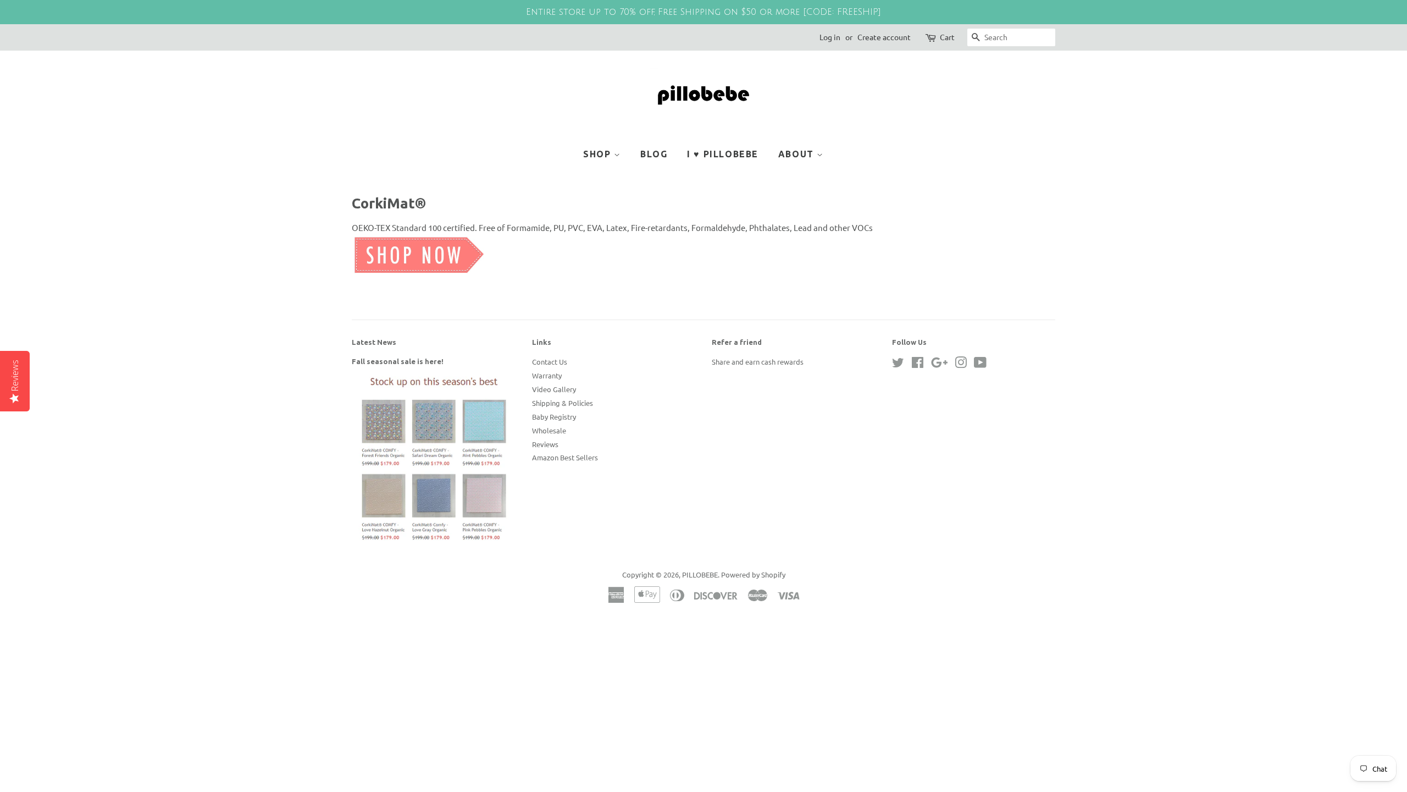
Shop (598, 154)
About (797, 154)
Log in (829, 37)
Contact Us (549, 361)
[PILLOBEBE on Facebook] (917, 364)
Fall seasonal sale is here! (398, 361)
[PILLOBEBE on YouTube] (980, 364)
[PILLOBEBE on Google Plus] (939, 364)
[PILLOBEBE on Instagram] (961, 364)
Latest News (374, 342)
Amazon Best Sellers (565, 457)
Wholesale (549, 430)
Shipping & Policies (562, 403)
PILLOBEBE (700, 574)
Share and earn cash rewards (758, 361)
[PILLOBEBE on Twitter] (898, 364)
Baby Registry (554, 416)
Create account (884, 37)
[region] (703, 12)
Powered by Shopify (753, 574)
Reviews (545, 444)
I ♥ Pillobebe (722, 154)
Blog (653, 154)
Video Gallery (554, 389)
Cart (947, 37)
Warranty (547, 375)
